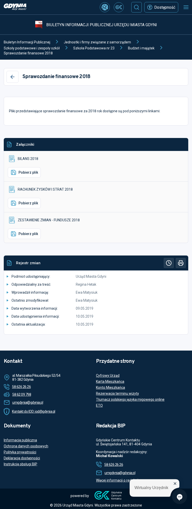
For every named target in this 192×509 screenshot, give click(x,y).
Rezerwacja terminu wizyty (117, 393)
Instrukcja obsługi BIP (20, 464)
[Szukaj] (136, 7)
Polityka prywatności (20, 452)
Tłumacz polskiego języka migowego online (130, 399)
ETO (99, 405)
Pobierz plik (28, 172)
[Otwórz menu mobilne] (186, 7)
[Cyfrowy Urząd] (105, 7)
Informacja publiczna (20, 440)
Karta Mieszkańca (110, 381)
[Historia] (169, 263)
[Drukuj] (181, 263)
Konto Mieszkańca (110, 387)
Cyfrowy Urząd (108, 376)
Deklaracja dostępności (22, 458)
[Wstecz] (12, 77)
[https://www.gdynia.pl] (15, 7)
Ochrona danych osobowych (26, 446)
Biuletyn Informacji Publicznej (27, 42)
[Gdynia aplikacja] (119, 7)
